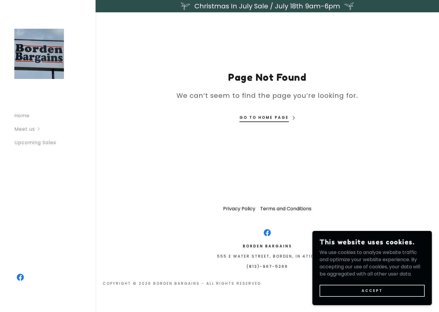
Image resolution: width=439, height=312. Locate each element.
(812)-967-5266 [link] (267, 266)
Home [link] (22, 115)
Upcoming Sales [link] (35, 142)
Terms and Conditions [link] (285, 208)
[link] (39, 53)
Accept (372, 290)
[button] (55, 129)
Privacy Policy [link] (239, 208)
